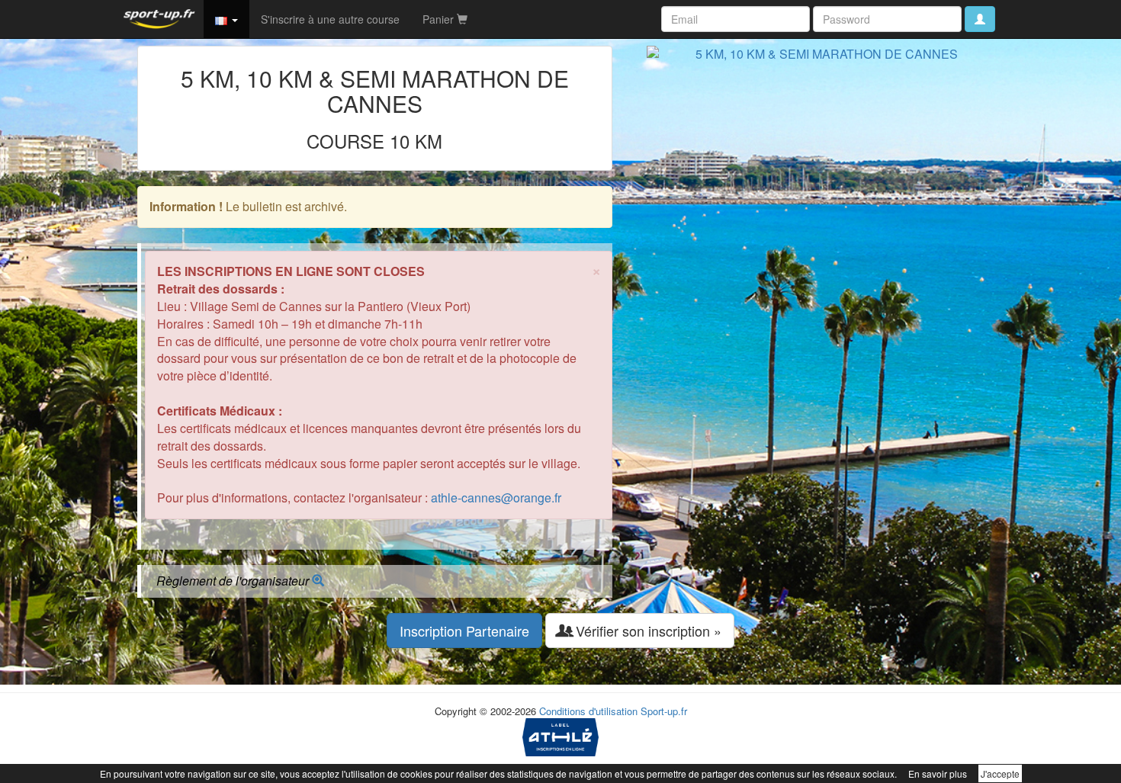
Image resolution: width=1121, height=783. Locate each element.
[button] (226, 19)
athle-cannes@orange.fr (496, 497)
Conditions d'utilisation (588, 711)
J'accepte (1000, 773)
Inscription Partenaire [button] (464, 630)
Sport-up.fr (664, 711)
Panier (439, 19)
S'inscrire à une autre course (330, 19)
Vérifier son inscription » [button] (646, 630)
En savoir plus (937, 773)
